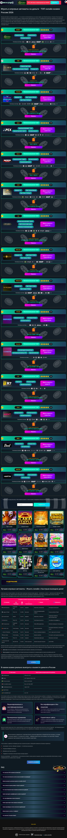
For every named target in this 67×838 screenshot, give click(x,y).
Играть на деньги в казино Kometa (47, 351)
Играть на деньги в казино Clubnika (47, 98)
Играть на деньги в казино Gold (47, 191)
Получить (54, 2)
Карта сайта (33, 824)
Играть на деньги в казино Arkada (47, 319)
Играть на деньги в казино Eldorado (47, 256)
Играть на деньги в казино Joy (47, 224)
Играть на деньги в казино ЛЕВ (47, 67)
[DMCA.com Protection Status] (32, 834)
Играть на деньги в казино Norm (47, 160)
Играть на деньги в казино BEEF (47, 445)
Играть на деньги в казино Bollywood (47, 287)
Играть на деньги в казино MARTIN (47, 476)
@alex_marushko (48, 835)
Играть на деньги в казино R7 (47, 383)
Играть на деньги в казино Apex (47, 129)
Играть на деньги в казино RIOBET (47, 36)
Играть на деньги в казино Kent (47, 414)
